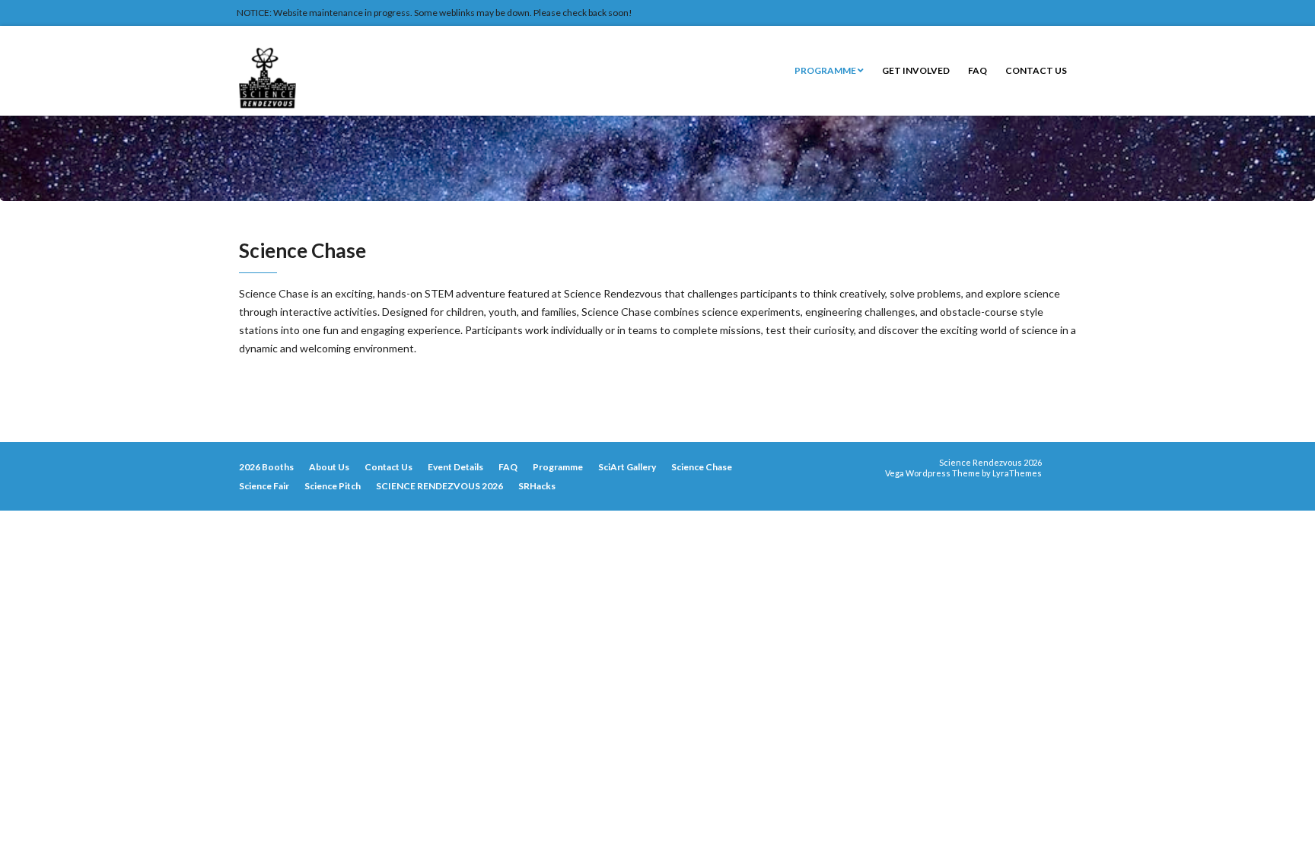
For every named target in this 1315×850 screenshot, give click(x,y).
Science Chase (701, 467)
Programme (826, 70)
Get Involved (916, 70)
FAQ (977, 70)
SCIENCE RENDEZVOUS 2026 (439, 486)
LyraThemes (1017, 473)
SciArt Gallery (627, 467)
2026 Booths (266, 467)
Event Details (455, 467)
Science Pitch (332, 486)
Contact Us (1036, 70)
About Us (329, 467)
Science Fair (264, 486)
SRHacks (537, 486)
